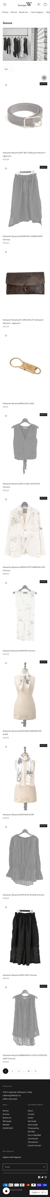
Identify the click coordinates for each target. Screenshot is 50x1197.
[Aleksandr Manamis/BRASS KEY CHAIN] (25, 366)
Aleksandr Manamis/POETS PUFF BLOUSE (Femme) (23, 895)
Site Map (31, 1131)
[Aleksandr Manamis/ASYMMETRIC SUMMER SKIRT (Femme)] (25, 199)
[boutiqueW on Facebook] (39, 1177)
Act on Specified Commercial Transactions (34, 1138)
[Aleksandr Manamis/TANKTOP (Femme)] (25, 613)
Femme (5, 12)
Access (30, 1117)
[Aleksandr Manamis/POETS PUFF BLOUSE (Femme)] (25, 857)
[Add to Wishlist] (5, 85)
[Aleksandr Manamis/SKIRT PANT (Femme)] (25, 938)
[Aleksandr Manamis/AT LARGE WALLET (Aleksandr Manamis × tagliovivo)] (25, 282)
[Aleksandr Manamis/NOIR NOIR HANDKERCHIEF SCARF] (25, 693)
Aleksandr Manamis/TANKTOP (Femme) (19, 650)
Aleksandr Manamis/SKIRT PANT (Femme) (20, 975)
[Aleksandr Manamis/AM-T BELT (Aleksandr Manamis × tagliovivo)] (25, 115)
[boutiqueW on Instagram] (46, 1177)
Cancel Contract (34, 1145)
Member (6, 1124)
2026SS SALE (8, 1128)
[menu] (5, 4)
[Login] (39, 4)
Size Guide (32, 1121)
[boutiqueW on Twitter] (42, 1177)
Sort (6, 69)
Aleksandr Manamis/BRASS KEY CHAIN (18, 403)
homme (6, 1114)
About (30, 1110)
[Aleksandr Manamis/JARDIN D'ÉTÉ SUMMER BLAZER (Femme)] (25, 530)
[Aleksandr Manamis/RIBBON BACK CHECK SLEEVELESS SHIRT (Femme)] (25, 1018)
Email (7, 1164)
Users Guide (33, 1124)
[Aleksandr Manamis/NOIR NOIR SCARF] (25, 777)
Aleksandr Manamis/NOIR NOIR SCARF (18, 814)
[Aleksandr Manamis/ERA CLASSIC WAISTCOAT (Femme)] (25, 446)
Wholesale (7, 1121)
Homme (13, 12)
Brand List (7, 1117)
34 (29, 1071)
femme (6, 1110)
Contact (31, 1114)
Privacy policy (33, 1128)
